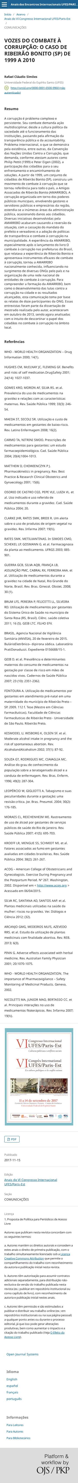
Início (7, 14)
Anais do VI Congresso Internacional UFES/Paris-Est (37, 19)
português (14, 1399)
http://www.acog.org (52, 885)
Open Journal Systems (22, 1354)
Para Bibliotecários (18, 1438)
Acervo (20, 14)
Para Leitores (14, 1425)
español (12, 1386)
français (12, 1392)
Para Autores (14, 1431)
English (11, 1379)
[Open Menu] (4, 4)
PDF (13, 1139)
